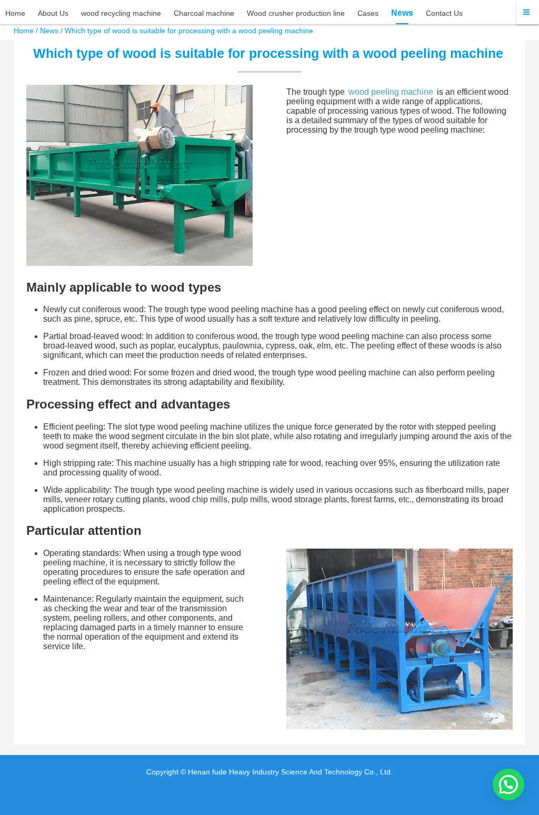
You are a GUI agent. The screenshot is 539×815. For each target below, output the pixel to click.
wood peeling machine (390, 91)
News (49, 30)
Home (24, 30)
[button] (508, 784)
